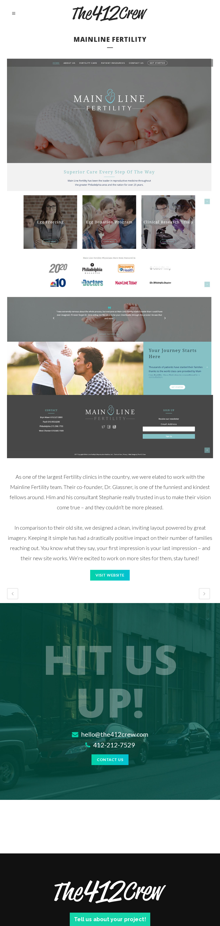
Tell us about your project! (110, 919)
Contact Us (110, 759)
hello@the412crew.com (114, 734)
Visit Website (110, 575)
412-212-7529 (113, 745)
